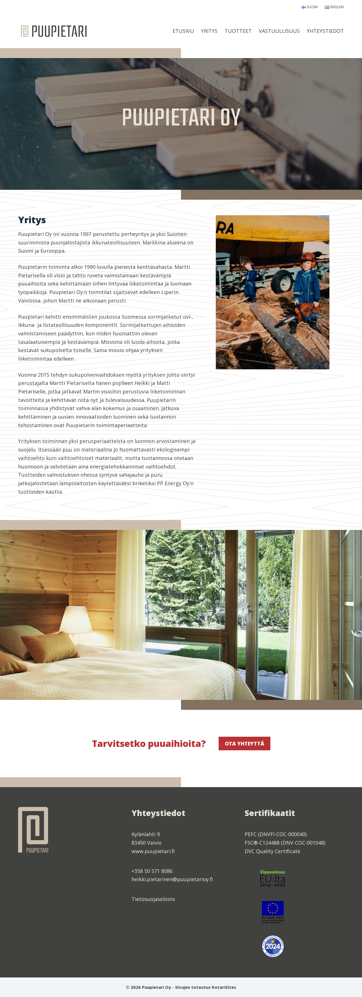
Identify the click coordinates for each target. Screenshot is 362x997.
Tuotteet (238, 30)
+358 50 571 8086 (152, 871)
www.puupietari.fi (153, 851)
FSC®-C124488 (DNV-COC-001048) (285, 842)
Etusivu (183, 30)
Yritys (209, 30)
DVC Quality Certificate (272, 851)
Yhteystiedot (325, 30)
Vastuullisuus (279, 30)
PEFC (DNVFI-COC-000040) (276, 834)
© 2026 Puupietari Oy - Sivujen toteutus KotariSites (181, 987)
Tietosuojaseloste (153, 899)
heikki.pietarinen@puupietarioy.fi (172, 879)
